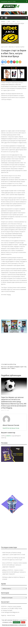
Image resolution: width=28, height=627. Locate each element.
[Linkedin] (11, 62)
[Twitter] (5, 62)
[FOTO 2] (14, 81)
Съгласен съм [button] (16, 622)
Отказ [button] (23, 622)
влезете (9, 435)
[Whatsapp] (17, 62)
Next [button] (26, 395)
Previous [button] (2, 395)
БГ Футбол (17, 47)
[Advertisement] (14, 116)
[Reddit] (8, 62)
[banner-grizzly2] (14, 332)
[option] (14, 390)
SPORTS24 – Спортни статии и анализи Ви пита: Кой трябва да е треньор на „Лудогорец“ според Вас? (14, 565)
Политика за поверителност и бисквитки (14, 625)
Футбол (22, 47)
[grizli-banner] (12, 461)
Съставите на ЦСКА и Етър (9, 364)
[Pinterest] (14, 62)
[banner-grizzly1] (12, 513)
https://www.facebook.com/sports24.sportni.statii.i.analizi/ (26, 1)
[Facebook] (2, 62)
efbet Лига (11, 47)
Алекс (3, 557)
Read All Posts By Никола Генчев (11, 428)
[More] (20, 62)
